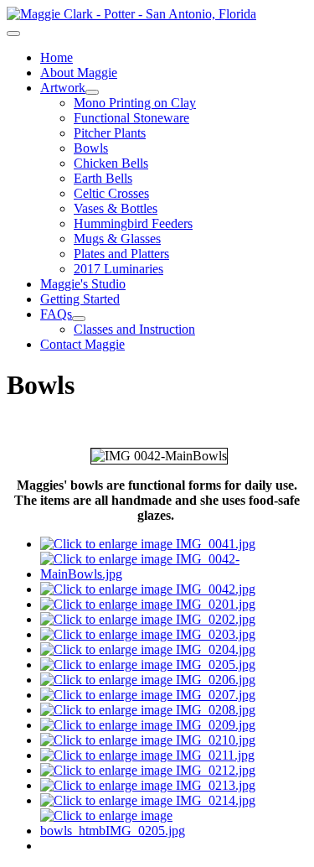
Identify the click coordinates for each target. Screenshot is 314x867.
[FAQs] (78, 318)
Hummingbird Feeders (133, 223)
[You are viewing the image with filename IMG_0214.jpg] (147, 800)
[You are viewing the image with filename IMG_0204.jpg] (147, 649)
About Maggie (78, 72)
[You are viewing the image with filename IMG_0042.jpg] (147, 589)
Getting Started (80, 299)
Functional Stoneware (131, 118)
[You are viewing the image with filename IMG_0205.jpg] (147, 664)
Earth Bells (103, 178)
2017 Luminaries (118, 269)
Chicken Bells (111, 163)
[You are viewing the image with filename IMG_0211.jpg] (147, 755)
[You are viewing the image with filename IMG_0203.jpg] (147, 634)
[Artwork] (92, 92)
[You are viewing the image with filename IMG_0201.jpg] (147, 604)
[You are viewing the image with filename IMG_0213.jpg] (147, 785)
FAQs (56, 314)
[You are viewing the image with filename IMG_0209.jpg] (147, 725)
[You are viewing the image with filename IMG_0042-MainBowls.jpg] (173, 574)
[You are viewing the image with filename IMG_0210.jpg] (147, 740)
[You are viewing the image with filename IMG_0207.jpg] (147, 695)
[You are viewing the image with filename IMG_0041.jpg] (147, 544)
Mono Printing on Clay (135, 103)
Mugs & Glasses (117, 238)
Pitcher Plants (110, 133)
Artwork (62, 87)
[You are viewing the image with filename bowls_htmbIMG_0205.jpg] (173, 830)
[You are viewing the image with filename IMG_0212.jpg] (147, 770)
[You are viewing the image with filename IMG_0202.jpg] (147, 619)
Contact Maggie (82, 344)
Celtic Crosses (111, 193)
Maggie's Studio (83, 284)
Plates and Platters (121, 254)
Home (56, 57)
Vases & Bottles (115, 208)
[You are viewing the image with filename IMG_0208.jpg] (147, 710)
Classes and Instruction (134, 329)
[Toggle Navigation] (13, 33)
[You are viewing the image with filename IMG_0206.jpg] (147, 679)
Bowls (91, 148)
